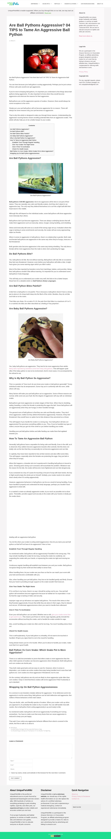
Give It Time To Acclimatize (21, 147)
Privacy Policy (83, 72)
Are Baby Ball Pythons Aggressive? (21, 136)
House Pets (46, 3)
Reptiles (57, 3)
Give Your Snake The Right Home (23, 144)
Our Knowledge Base (87, 3)
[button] (39, 3)
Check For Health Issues (20, 149)
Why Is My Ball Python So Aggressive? (22, 138)
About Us (100, 3)
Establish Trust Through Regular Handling (25, 142)
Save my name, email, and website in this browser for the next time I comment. (38, 773)
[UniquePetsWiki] (13, 3)
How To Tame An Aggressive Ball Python (23, 140)
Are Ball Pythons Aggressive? (19, 129)
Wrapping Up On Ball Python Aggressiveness (24, 153)
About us (75, 794)
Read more (48, 13)
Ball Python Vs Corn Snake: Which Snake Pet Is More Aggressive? (31, 151)
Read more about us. (85, 36)
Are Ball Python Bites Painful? (19, 133)
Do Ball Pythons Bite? (17, 131)
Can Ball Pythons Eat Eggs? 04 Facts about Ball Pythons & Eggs (26, 729)
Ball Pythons (14, 727)
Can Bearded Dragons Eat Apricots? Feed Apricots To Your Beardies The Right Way (30, 730)
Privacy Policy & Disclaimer (81, 796)
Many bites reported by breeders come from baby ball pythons (30, 368)
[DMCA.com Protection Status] (55, 836)
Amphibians (34, 3)
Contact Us (75, 799)
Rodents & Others (70, 3)
